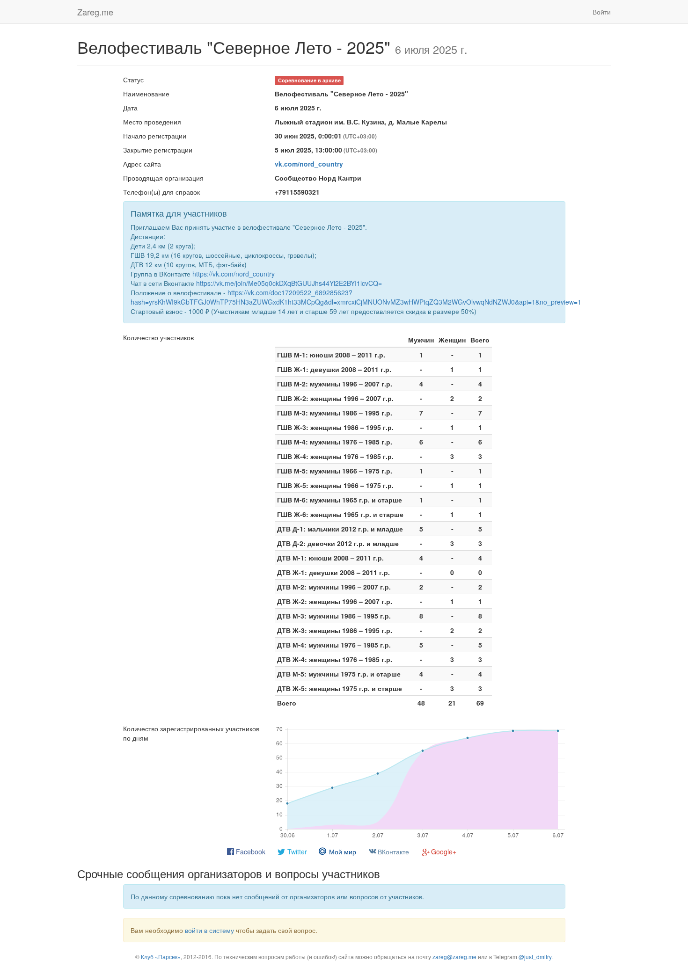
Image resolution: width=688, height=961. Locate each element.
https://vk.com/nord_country (233, 273)
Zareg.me (95, 12)
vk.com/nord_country (309, 163)
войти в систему (209, 930)
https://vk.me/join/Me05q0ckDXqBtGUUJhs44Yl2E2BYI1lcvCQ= (289, 283)
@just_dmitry (535, 957)
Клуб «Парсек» (161, 957)
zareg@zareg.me (454, 957)
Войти (602, 11)
